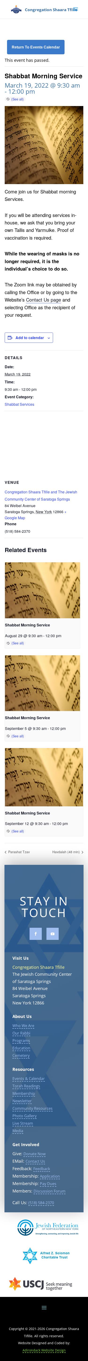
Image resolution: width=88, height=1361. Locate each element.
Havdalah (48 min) (66, 851)
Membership (23, 1093)
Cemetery (21, 1055)
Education (21, 1048)
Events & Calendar (28, 1078)
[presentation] (42, 590)
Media (17, 1130)
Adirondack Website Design (44, 1350)
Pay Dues (48, 1183)
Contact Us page (43, 299)
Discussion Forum (49, 1191)
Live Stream (22, 1123)
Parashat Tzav (18, 851)
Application (50, 1176)
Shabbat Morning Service (27, 625)
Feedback (41, 1168)
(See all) (17, 99)
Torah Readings (26, 1086)
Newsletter (22, 1100)
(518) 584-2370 (41, 1202)
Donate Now (34, 1153)
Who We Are (23, 1025)
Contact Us (35, 1161)
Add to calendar (29, 337)
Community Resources (32, 1108)
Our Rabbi (21, 1033)
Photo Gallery (24, 1115)
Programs (21, 1040)
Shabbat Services (19, 404)
